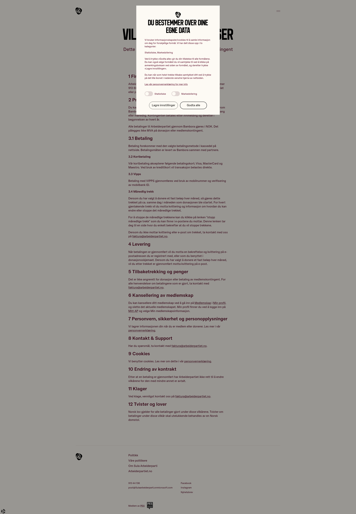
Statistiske (160, 93)
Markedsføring (189, 93)
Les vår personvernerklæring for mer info (166, 84)
